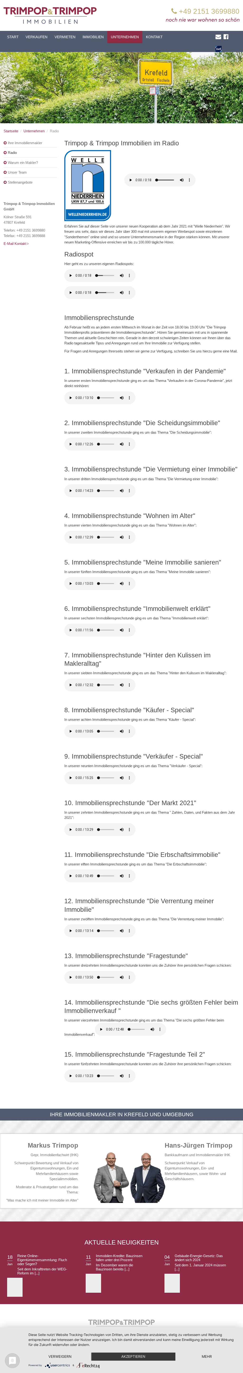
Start (13, 37)
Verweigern (59, 1356)
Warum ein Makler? (23, 163)
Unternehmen (125, 37)
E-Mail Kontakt (15, 244)
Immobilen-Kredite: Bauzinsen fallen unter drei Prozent (119, 1258)
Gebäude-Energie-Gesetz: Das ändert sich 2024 (199, 1258)
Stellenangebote (20, 182)
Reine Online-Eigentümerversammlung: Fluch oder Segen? (42, 1260)
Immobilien (93, 37)
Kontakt (154, 37)
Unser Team (17, 172)
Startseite (11, 131)
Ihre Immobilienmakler (25, 143)
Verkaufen (36, 37)
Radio (12, 153)
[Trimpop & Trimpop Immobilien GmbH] (50, 15)
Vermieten (65, 37)
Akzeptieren (133, 1356)
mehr (207, 1356)
